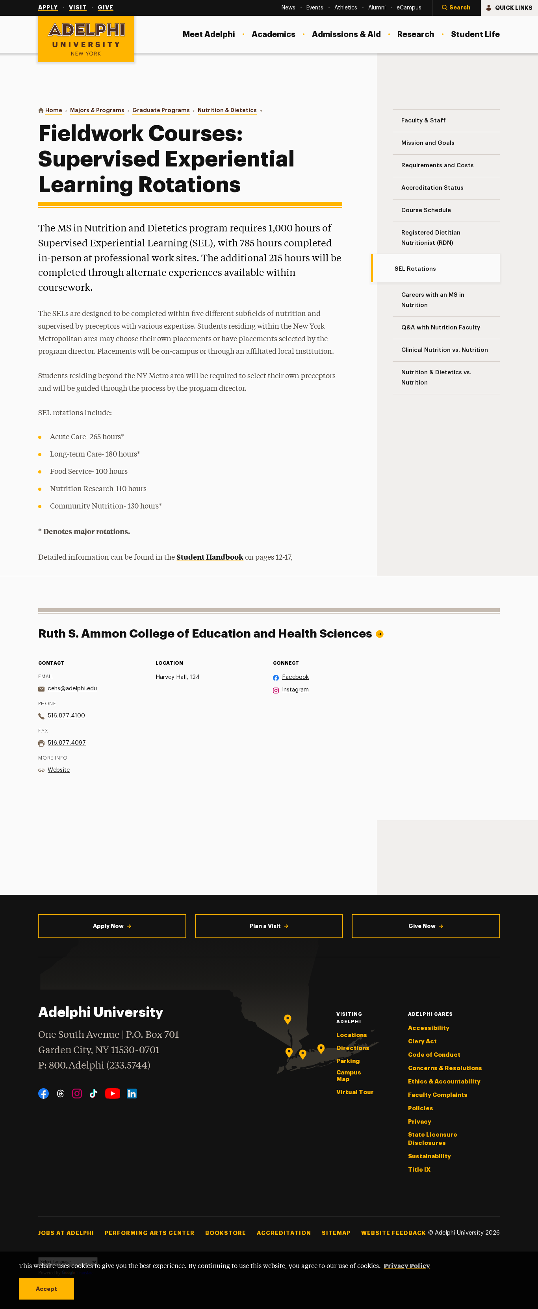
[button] (456, 8)
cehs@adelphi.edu (72, 688)
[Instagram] (77, 1093)
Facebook (295, 677)
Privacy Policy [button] (407, 1265)
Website (59, 770)
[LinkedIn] (132, 1093)
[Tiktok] (93, 1093)
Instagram (295, 690)
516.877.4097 (67, 743)
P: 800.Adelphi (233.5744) (94, 1066)
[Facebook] (43, 1093)
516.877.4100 (66, 716)
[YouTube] (112, 1093)
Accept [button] (46, 1289)
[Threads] (60, 1093)
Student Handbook (209, 557)
